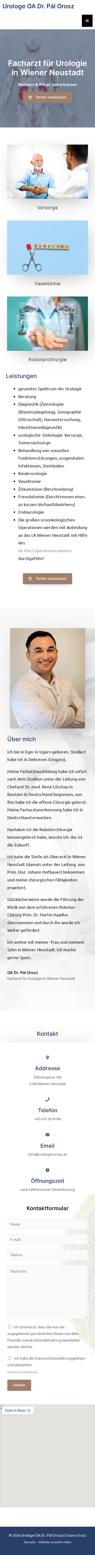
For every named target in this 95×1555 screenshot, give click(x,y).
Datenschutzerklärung (22, 1372)
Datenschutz (75, 1535)
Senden (19, 1385)
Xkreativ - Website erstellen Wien (47, 1542)
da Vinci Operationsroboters (45, 550)
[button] (47, 97)
